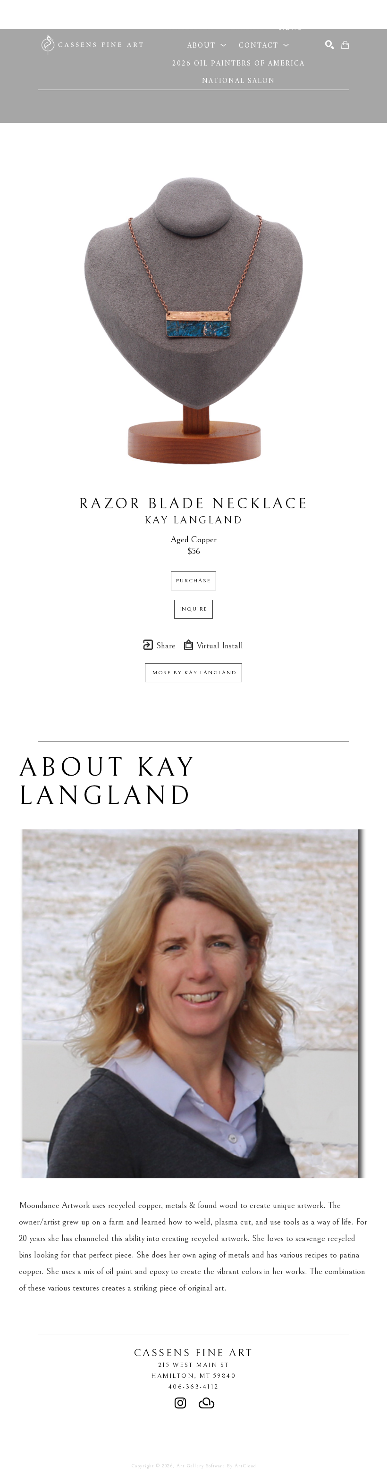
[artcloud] (207, 1403)
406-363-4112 (193, 1386)
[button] (210, 9)
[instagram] (180, 1403)
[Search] (329, 45)
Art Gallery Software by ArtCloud (216, 1466)
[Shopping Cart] (345, 45)
